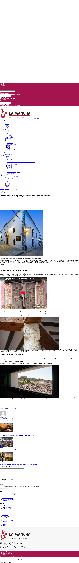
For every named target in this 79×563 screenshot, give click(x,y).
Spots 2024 (9, 167)
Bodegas (3, 152)
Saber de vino (5, 521)
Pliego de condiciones (9, 131)
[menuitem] (4, 179)
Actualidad (7, 189)
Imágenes (7, 156)
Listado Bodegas (8, 153)
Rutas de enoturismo (7, 520)
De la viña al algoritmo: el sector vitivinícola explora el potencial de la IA (18, 464)
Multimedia (4, 155)
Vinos (3, 525)
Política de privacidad (4, 99)
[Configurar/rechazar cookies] (10, 562)
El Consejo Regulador (9, 136)
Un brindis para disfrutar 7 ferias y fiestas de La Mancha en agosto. (17, 435)
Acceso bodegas (5, 86)
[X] (6, 206)
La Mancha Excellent (11, 149)
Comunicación (3, 199)
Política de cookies (25, 560)
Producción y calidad (9, 134)
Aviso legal (5, 496)
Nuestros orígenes (8, 138)
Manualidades (5, 516)
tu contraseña (14, 95)
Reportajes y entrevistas (12, 164)
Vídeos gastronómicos (11, 158)
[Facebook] (2, 206)
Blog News (5, 515)
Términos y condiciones (8, 499)
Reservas (9, 146)
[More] (24, 206)
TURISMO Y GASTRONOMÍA (7, 174)
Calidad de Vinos (10, 173)
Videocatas (5, 524)
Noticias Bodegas (8, 154)
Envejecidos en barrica (11, 144)
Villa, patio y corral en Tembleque (13, 408)
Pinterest (6, 128)
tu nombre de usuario (15, 94)
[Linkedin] (20, 206)
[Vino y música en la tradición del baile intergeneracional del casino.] (6, 446)
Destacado (7, 121)
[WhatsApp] (15, 206)
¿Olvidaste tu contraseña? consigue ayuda (8, 98)
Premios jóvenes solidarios (10, 178)
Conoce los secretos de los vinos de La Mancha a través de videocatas (21, 162)
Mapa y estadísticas (8, 133)
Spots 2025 (9, 168)
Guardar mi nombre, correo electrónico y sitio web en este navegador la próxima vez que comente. (20, 486)
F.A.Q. (3, 84)
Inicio (1, 189)
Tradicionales (10, 143)
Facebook (7, 124)
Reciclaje (4, 519)
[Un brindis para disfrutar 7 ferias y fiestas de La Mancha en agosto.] (6, 431)
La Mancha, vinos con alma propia (14, 160)
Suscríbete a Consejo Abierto (8, 87)
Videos (6, 157)
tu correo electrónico (15, 103)
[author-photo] (3, 416)
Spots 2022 (9, 165)
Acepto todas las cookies (5, 562)
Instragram (7, 126)
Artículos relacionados (5, 421)
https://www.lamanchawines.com (6, 418)
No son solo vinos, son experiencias (14, 159)
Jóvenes (8, 141)
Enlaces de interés (8, 135)
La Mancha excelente (9, 150)
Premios (3, 175)
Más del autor (14, 421)
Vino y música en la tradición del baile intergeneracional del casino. (17, 449)
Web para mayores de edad (7, 88)
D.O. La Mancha (5, 129)
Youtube (6, 125)
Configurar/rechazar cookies (36, 560)
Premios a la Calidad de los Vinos (11, 176)
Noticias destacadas (7, 508)
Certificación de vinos (9, 137)
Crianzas (9, 145)
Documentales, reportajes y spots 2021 (14, 163)
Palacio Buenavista (13, 258)
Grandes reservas (10, 147)
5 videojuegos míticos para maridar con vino (15, 409)
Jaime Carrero (29, 556)
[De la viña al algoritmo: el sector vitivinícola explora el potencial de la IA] (6, 460)
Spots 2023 (9, 166)
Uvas (6, 139)
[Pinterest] (11, 206)
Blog (3, 83)
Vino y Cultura (8, 177)
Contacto (4, 85)
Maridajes (4, 517)
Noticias (3, 120)
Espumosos (9, 148)
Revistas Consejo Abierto (10, 169)
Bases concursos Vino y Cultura (13, 172)
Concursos (7, 170)
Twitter (6, 127)
